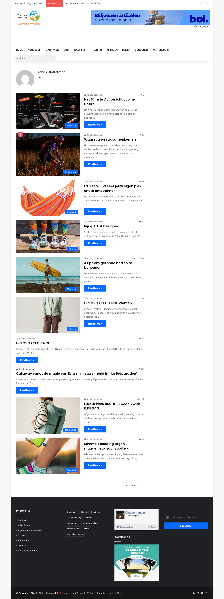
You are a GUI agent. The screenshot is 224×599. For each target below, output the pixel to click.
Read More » (95, 124)
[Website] (39, 78)
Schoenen (141, 49)
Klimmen (112, 49)
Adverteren (24, 525)
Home (19, 49)
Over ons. (23, 545)
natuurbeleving (74, 517)
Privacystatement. (28, 550)
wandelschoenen (75, 534)
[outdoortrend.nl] (29, 18)
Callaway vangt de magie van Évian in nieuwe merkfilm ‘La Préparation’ (76, 373)
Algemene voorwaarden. (31, 530)
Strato (120, 593)
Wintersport (161, 49)
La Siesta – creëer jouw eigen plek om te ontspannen (112, 188)
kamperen (96, 512)
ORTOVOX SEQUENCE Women (108, 303)
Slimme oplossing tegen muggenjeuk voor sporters (106, 446)
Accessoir (34, 49)
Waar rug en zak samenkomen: (110, 139)
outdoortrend (73, 528)
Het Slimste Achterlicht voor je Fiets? (84, 3)
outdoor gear (73, 523)
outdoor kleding (90, 523)
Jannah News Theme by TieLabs (78, 593)
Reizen (126, 49)
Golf (66, 49)
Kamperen (80, 49)
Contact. (22, 535)
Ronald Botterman (52, 72)
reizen (86, 528)
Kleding (97, 49)
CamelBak (72, 512)
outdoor (88, 517)
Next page (130, 485)
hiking (84, 512)
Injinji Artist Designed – (103, 226)
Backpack (52, 49)
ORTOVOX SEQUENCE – (34, 343)
